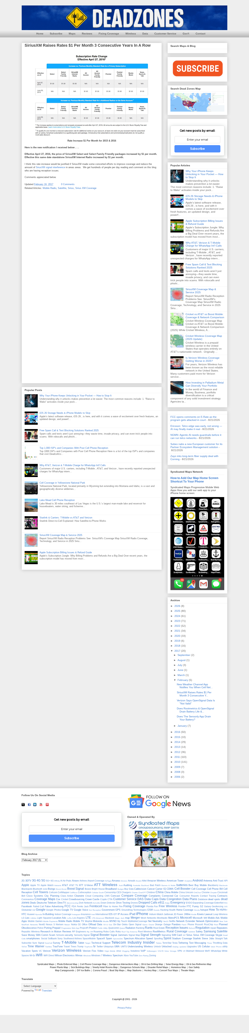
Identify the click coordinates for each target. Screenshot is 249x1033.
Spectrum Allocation (134, 938)
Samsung (210, 931)
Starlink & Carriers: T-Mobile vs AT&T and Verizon (66, 517)
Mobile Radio (49, 188)
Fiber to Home (110, 906)
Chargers (126, 892)
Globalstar (27, 910)
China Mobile (171, 892)
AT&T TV (73, 885)
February (183, 680)
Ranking (140, 928)
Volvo (166, 951)
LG (23, 918)
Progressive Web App (70, 928)
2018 (177, 645)
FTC (189, 906)
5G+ (48, 880)
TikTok (24, 947)
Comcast (115, 895)
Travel (67, 946)
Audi (121, 885)
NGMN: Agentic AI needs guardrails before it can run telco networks (195, 436)
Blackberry (213, 885)
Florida (149, 906)
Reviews (87, 33)
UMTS (124, 946)
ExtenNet (218, 903)
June (181, 669)
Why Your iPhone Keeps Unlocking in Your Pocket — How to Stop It (76, 395)
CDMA (170, 888)
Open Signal (135, 924)
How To (214, 909)
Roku (118, 931)
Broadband (111, 888)
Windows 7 (96, 955)
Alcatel (138, 881)
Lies (27, 917)
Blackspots (27, 889)
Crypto (103, 899)
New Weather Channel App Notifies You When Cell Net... (195, 686)
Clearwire (79, 895)
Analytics (188, 881)
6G (52, 880)
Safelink (191, 932)
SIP (184, 935)
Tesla (175, 943)
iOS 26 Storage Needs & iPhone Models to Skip (65, 413)
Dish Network (85, 903)
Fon (156, 906)
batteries (182, 885)
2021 (177, 630)
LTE (88, 917)
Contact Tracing (208, 896)
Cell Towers (40, 892)
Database (203, 899)
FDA (74, 906)
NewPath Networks (30, 925)
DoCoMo (96, 903)
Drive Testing (123, 902)
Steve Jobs (208, 938)
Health (172, 910)
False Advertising (54, 906)
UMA (117, 946)
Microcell (186, 917)
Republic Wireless (31, 931)
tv (94, 946)
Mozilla (106, 921)
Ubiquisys (109, 946)
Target (87, 943)
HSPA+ (223, 909)
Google (40, 909)
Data (145, 33)
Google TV (67, 909)
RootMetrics (159, 931)
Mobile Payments (50, 921)
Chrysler (213, 892)
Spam (109, 938)
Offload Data (95, 924)
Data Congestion (170, 899)
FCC (68, 906)
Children (151, 892)
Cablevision (140, 888)
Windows (87, 956)
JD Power (178, 914)
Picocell (199, 924)
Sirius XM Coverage (85, 188)
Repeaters (222, 928)
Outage (167, 924)
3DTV (28, 880)
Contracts (222, 895)
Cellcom (53, 892)
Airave (75, 880)
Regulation (202, 927)
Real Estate (159, 928)
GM (33, 910)
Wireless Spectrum (113, 955)
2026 (177, 605)
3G (34, 880)
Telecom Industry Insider (133, 942)
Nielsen (59, 924)
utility (224, 946)
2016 (177, 731)
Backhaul (145, 885)
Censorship (110, 892)
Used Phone (216, 947)
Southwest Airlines (72, 938)
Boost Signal (75, 888)
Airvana (116, 880)
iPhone (142, 914)
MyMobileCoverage (137, 921)
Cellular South (98, 892)
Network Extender (185, 921)
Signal (86, 935)
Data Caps (152, 899)
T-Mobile (69, 942)
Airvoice (123, 881)
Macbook (109, 918)
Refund (192, 928)
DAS (140, 899)
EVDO (189, 903)
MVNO (112, 921)
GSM (150, 909)
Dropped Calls (148, 902)
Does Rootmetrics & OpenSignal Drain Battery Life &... (195, 710)
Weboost (199, 951)
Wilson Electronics (65, 955)
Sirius (71, 188)
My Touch (122, 921)
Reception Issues (177, 927)
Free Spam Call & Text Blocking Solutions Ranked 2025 (69, 430)
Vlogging (125, 951)
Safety (199, 931)
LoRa (69, 918)
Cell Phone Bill (215, 888)
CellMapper (63, 892)
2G (23, 880)
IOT (115, 914)
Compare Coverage (134, 895)
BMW (45, 889)
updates (182, 947)
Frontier (182, 906)
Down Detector (108, 903)
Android (197, 880)
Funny (195, 906)
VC (40, 951)
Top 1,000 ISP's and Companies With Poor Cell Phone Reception (74, 448)
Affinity (57, 881)
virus (118, 951)
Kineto (200, 914)
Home (39, 33)
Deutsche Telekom (47, 902)
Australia (136, 885)
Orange (158, 924)
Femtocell (96, 906)
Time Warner (36, 946)
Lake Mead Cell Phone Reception (57, 500)
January (183, 725)
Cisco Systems (34, 895)
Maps (72, 33)
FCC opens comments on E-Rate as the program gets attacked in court (193, 418)
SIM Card (177, 935)
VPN (179, 951)
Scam (52, 935)
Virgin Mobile (110, 951)
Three (209, 943)
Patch (184, 925)
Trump (80, 946)
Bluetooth (37, 889)
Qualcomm (113, 928)
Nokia (74, 924)
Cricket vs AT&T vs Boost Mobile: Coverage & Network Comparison (205, 316)
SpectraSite (118, 939)
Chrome (206, 892)
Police (40, 928)
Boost (64, 889)
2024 (177, 616)
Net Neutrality (155, 921)
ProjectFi (84, 928)
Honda (197, 910)
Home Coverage (184, 909)
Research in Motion (50, 931)
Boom (58, 889)
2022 (177, 625)
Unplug (175, 947)
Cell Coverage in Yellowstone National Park (62, 482)
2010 (177, 761)
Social (44, 938)
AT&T (65, 885)
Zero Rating (144, 956)
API (225, 880)
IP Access (123, 914)
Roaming (98, 931)
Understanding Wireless (140, 946)
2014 (177, 742)
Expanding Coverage (203, 903)
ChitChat (197, 892)
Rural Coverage (177, 931)
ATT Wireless (105, 885)
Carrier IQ (160, 888)
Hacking (164, 910)
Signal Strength (151, 934)
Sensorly (78, 935)
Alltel (144, 880)
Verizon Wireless (66, 950)
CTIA (110, 899)
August (182, 660)
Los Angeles (78, 918)
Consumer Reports (189, 896)
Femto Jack (83, 906)
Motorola (97, 921)
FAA (225, 903)
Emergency (177, 902)
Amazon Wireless (156, 880)
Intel (93, 914)
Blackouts (223, 885)
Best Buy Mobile (197, 885)
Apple (25, 885)
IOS (110, 914)
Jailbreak (168, 914)
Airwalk (131, 880)
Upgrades (192, 946)
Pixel (216, 925)
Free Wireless (168, 906)
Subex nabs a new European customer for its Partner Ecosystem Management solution (196, 446)
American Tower (175, 880)
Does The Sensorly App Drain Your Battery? (194, 718)
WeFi (207, 951)
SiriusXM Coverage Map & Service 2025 (61, 535)
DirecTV (61, 902)
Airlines (83, 880)
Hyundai (38, 914)
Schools (60, 935)
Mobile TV (78, 921)
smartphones (33, 938)
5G (43, 880)
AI (61, 880)
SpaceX (101, 938)
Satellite (62, 188)
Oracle (151, 925)
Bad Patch (155, 885)
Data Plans (189, 899)
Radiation (130, 928)
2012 (177, 752)
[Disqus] (92, 240)
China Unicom (186, 892)
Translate (47, 990)
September (184, 655)
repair (213, 928)
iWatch (160, 914)
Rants (149, 927)
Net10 (165, 921)
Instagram (76, 914)
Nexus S (50, 924)
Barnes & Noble (169, 885)
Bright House (98, 889)
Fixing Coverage (109, 33)
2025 (177, 610)
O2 (79, 924)
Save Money (28, 935)
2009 (177, 766)
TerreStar (167, 943)
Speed (149, 938)
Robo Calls (109, 931)
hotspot (204, 909)
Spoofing (158, 938)
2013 (177, 746)
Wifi (39, 955)
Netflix (172, 921)
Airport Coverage (95, 880)
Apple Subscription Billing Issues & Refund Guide (66, 552)
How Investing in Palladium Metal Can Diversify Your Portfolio (205, 384)
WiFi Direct (49, 955)
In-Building (48, 914)
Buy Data (128, 889)
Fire (121, 906)
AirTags (108, 881)
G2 (201, 906)
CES (118, 892)
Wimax (79, 955)
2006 (177, 776)
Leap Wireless (220, 914)
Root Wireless (145, 931)
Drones (134, 903)
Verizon (47, 950)
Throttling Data (220, 943)
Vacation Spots (30, 950)
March (182, 675)
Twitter (100, 946)
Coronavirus (28, 899)
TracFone (58, 946)
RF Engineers (79, 931)
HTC (24, 914)
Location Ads (59, 917)
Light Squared (44, 918)
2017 (177, 650)
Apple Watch (47, 885)
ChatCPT (142, 892)
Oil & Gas (107, 925)
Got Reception (95, 910)
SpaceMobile (89, 938)
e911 (161, 902)
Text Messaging (197, 942)
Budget (121, 889)
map (127, 917)
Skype (218, 935)
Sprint (167, 938)
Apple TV (35, 885)
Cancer (151, 888)
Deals (33, 902)
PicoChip (208, 924)
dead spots (214, 899)
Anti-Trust (218, 880)
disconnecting (72, 903)
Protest (93, 928)
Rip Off (90, 932)
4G (38, 880)
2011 (177, 756)
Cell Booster (182, 888)
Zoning (152, 955)
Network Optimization (207, 921)
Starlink (197, 938)
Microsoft (198, 917)
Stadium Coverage (182, 938)
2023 (177, 620)
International (102, 914)
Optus (144, 925)
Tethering (183, 942)
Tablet (81, 942)
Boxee (88, 889)
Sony (60, 938)
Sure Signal (38, 943)
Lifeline (33, 918)
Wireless (130, 33)
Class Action (67, 896)
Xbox (126, 955)
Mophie (88, 921)
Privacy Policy (124, 1008)
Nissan (67, 925)
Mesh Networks (148, 918)
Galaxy (207, 906)
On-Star (117, 924)
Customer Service (165, 33)
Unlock (157, 946)
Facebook (27, 906)
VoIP (143, 950)
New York (223, 921)
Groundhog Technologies (134, 910)
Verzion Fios (89, 950)
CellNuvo (73, 892)
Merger (135, 917)
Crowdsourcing (76, 899)
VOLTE (161, 951)
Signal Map (134, 935)
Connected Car (170, 895)
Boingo (51, 888)
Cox (58, 899)
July (180, 665)
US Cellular (204, 946)
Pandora (176, 924)
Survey (56, 942)
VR (184, 951)
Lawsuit (209, 914)
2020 (177, 635)
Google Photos (53, 910)
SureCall (48, 943)
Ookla (125, 924)
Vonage (173, 951)
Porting (48, 928)
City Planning (51, 895)
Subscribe (56, 33)
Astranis (57, 885)
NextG (42, 924)
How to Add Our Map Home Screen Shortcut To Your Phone (194, 479)
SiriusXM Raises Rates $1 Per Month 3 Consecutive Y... (194, 694)
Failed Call (38, 906)
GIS (225, 907)
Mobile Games (35, 921)
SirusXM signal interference (50, 167)
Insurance (86, 914)
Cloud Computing (94, 896)
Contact (200, 33)
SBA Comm (42, 935)
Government (108, 909)
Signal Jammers (119, 935)
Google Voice (81, 909)
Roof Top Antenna (129, 932)
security (69, 935)
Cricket (64, 899)
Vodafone (135, 951)
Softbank (52, 938)
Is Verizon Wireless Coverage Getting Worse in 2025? (202, 359)
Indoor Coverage (63, 914)
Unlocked (167, 946)
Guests (156, 910)
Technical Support (100, 942)
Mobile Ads (214, 917)
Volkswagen (152, 951)
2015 (177, 737)
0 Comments (68, 184)
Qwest (122, 928)
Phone (191, 924)
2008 (177, 771)
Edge (167, 903)
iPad (132, 914)
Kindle (194, 914)
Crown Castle (92, 899)
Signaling (166, 935)
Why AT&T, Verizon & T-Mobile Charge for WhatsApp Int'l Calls (73, 465)
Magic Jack (119, 918)
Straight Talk (221, 938)
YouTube (133, 955)
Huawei (31, 914)
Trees (73, 946)
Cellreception (84, 892)
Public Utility (103, 928)
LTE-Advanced (98, 918)
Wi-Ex (32, 955)
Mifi (205, 918)
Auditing (127, 885)
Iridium (152, 914)
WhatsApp (216, 951)
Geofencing (217, 906)
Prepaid (56, 928)
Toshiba (48, 947)
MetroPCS (173, 917)
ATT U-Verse (86, 885)
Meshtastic (162, 918)
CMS (107, 896)
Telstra (159, 943)
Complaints (155, 895)
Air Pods (67, 880)
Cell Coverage (198, 888)
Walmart (190, 951)
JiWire (187, 914)
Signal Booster (100, 934)
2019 (177, 640)
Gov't (186, 33)
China (160, 892)
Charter (135, 892)
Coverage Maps (44, 899)
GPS (117, 909)
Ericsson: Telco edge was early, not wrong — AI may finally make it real (196, 428)
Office (84, 924)
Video (100, 950)
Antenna (207, 880)
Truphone (88, 947)
